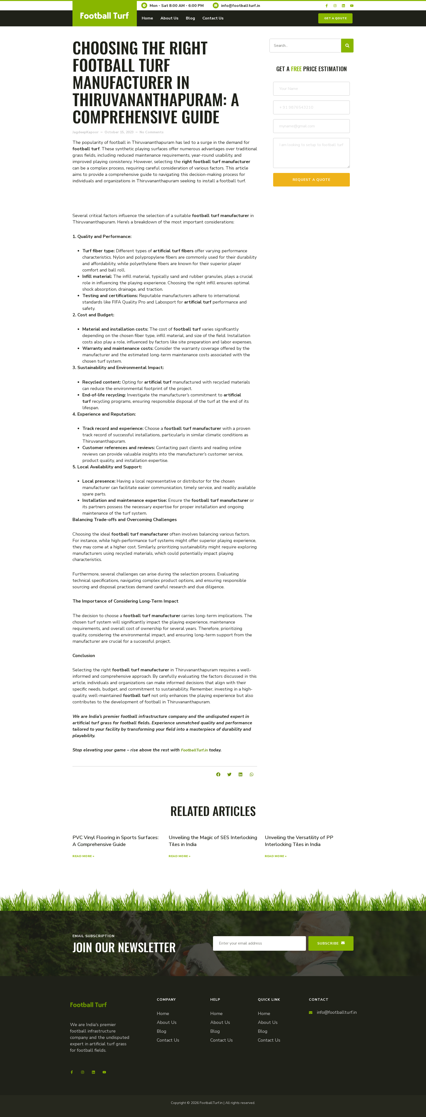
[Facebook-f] (326, 5)
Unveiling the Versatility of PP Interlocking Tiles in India (299, 840)
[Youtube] (352, 5)
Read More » (83, 856)
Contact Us (213, 18)
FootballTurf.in (194, 750)
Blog (190, 18)
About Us (169, 18)
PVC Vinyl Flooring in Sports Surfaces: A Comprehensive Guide (115, 840)
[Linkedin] (343, 5)
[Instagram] (335, 5)
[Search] (347, 45)
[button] (218, 774)
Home (147, 18)
